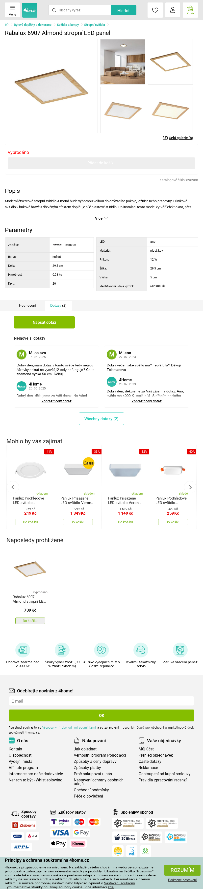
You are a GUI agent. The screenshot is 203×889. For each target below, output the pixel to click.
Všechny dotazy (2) (101, 418)
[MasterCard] (94, 822)
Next (190, 487)
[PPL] (21, 847)
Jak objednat (85, 749)
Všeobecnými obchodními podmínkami (69, 727)
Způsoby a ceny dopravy (95, 761)
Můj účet (146, 749)
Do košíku (30, 522)
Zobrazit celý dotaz (57, 401)
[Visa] (60, 833)
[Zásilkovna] (23, 825)
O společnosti (20, 755)
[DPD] (32, 836)
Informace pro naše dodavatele (36, 774)
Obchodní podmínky (91, 790)
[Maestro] (79, 822)
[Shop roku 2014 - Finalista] (176, 837)
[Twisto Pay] (60, 822)
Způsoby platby (87, 768)
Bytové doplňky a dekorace (32, 25)
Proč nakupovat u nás (93, 774)
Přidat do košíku (101, 163)
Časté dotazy (150, 761)
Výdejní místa (20, 761)
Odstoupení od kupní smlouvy (165, 774)
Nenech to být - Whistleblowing (35, 780)
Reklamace (148, 768)
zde (111, 887)
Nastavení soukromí (119, 883)
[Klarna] (78, 843)
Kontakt (15, 749)
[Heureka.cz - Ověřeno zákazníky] (118, 851)
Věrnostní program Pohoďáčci (100, 755)
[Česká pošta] (17, 836)
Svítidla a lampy (68, 25)
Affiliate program (23, 768)
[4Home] (8, 25)
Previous (13, 487)
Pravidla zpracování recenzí (163, 780)
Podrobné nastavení (182, 880)
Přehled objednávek (156, 755)
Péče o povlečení (88, 796)
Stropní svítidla (94, 25)
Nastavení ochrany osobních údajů (99, 782)
